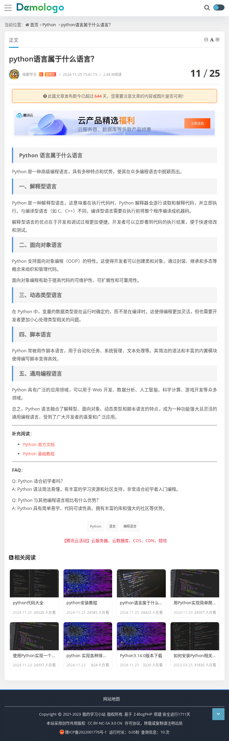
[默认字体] (212, 39)
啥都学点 (38, 74)
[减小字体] (207, 39)
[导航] (8, 7)
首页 (34, 24)
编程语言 (130, 526)
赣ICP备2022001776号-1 (86, 732)
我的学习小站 (94, 714)
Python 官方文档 (39, 444)
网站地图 (111, 699)
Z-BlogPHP (143, 714)
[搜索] (207, 8)
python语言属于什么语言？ (87, 24)
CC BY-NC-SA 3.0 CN (105, 723)
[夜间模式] (218, 7)
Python (49, 24)
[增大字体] (218, 39)
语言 (112, 526)
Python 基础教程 (39, 453)
